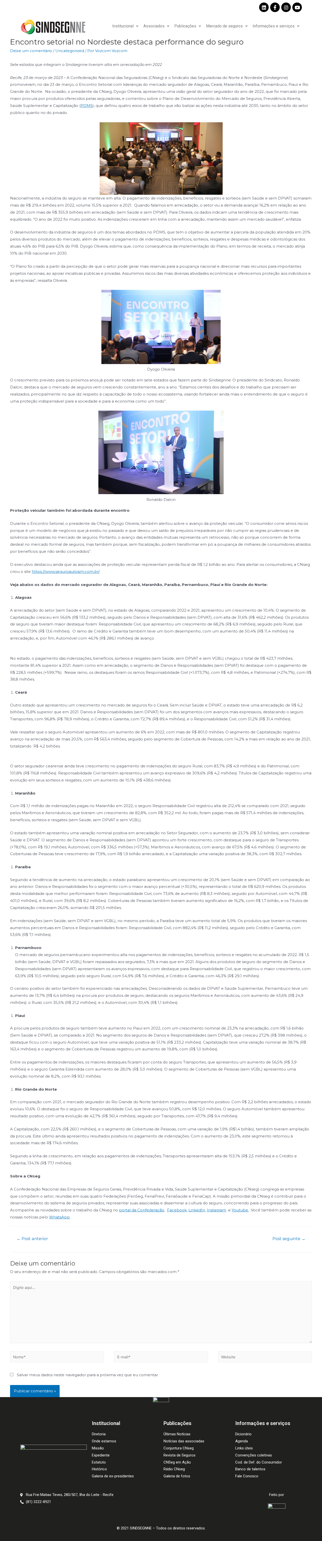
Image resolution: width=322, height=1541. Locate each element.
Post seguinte (288, 1238)
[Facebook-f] (275, 7)
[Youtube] (297, 7)
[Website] (265, 1357)
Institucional (123, 26)
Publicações (185, 26)
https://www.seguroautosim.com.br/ (66, 571)
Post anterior (32, 1238)
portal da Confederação (141, 1210)
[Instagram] (286, 7)
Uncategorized (69, 50)
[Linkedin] (264, 7)
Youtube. (240, 1210)
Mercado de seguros (224, 26)
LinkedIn (196, 1210)
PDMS (86, 105)
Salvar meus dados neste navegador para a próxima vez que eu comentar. (88, 1374)
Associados (154, 26)
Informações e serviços (274, 26)
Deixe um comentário (31, 50)
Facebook (177, 1210)
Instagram (216, 1210)
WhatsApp (59, 1217)
